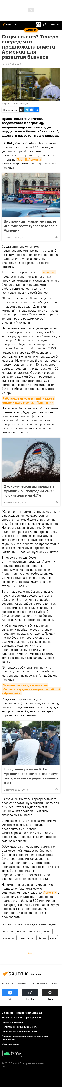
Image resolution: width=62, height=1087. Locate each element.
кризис (47, 931)
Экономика (34, 931)
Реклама (18, 1017)
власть (53, 937)
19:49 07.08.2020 (11, 63)
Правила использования (28, 1012)
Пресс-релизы (32, 1017)
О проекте (7, 1012)
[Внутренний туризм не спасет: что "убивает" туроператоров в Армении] (31, 195)
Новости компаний (12, 1022)
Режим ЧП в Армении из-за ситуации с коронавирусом (29, 924)
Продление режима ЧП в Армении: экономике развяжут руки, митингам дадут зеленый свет (31, 776)
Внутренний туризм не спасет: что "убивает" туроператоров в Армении (31, 225)
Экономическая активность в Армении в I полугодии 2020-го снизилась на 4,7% (29, 491)
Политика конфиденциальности (19, 1026)
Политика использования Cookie (20, 1031)
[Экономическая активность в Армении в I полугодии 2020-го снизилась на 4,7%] (31, 460)
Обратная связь (10, 1043)
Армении (49, 272)
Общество (8, 931)
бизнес (42, 937)
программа (8, 937)
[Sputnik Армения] (10, 25)
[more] (56, 237)
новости (7, 983)
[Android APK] (12, 1054)
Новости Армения (26, 937)
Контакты (7, 1017)
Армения (21, 931)
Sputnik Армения (29, 159)
